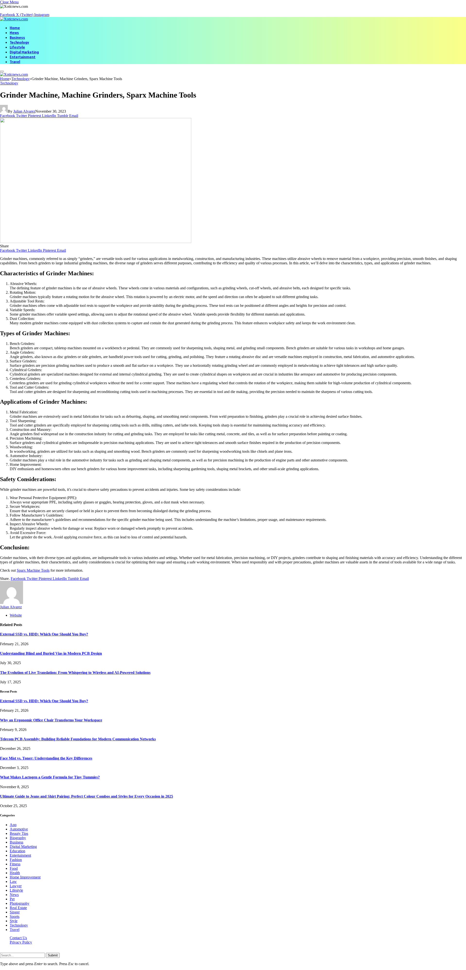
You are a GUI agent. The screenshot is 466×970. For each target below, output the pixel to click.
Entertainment (22, 56)
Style (13, 921)
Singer (15, 912)
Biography (18, 838)
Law (13, 881)
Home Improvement (25, 877)
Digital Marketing (24, 52)
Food (14, 868)
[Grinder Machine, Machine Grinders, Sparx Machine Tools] (95, 242)
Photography (19, 903)
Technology (19, 42)
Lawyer (16, 886)
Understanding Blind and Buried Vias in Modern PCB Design (51, 653)
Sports (14, 916)
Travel (15, 61)
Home (15, 27)
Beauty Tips (19, 833)
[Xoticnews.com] (14, 19)
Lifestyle (17, 47)
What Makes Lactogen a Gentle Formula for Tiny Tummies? (50, 777)
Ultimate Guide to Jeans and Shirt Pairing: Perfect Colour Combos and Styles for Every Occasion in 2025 (86, 796)
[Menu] (2, 71)
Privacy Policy (21, 942)
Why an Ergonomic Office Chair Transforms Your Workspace (51, 720)
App (13, 825)
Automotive (19, 829)
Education (17, 851)
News (14, 32)
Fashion (16, 860)
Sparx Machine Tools (33, 570)
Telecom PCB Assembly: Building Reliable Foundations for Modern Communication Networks (78, 739)
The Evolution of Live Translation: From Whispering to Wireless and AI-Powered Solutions (75, 672)
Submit (53, 955)
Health (15, 873)
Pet (12, 899)
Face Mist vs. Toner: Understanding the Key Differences (46, 758)
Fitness (15, 864)
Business (17, 37)
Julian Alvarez (24, 111)
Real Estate (18, 908)
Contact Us (18, 938)
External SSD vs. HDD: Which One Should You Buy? (44, 634)
